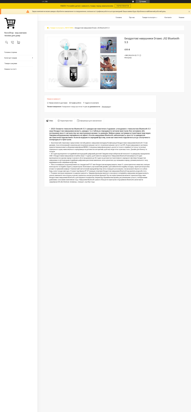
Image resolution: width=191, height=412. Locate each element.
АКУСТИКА (69, 28)
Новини (181, 17)
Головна (119, 17)
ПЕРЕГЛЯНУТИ (123, 6)
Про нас (132, 17)
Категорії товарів (10, 58)
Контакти (168, 17)
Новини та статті (10, 69)
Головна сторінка (10, 52)
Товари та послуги (149, 17)
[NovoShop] (18, 23)
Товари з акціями (10, 63)
